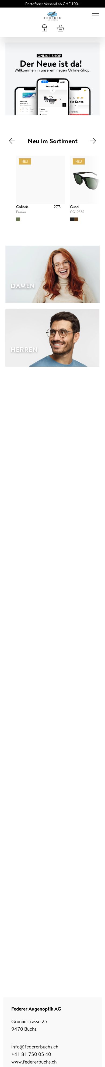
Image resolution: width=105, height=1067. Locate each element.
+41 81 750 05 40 (31, 1054)
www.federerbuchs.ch (34, 1061)
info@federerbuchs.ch (34, 1046)
